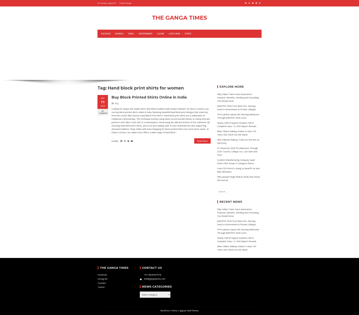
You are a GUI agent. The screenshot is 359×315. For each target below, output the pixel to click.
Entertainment (145, 33)
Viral (181, 310)
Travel (131, 33)
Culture (160, 33)
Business (119, 33)
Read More (202, 141)
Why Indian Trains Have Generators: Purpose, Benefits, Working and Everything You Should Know (238, 97)
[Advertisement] (179, 59)
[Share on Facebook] (121, 141)
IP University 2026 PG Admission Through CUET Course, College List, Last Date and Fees (237, 151)
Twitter (101, 287)
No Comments (103, 112)
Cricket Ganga (125, 3)
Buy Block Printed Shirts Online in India (149, 97)
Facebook (102, 274)
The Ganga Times (179, 17)
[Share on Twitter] (125, 141)
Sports (188, 33)
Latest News (174, 33)
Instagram (103, 278)
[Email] (132, 141)
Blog (116, 103)
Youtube (102, 283)
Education (106, 33)
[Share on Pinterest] (128, 141)
